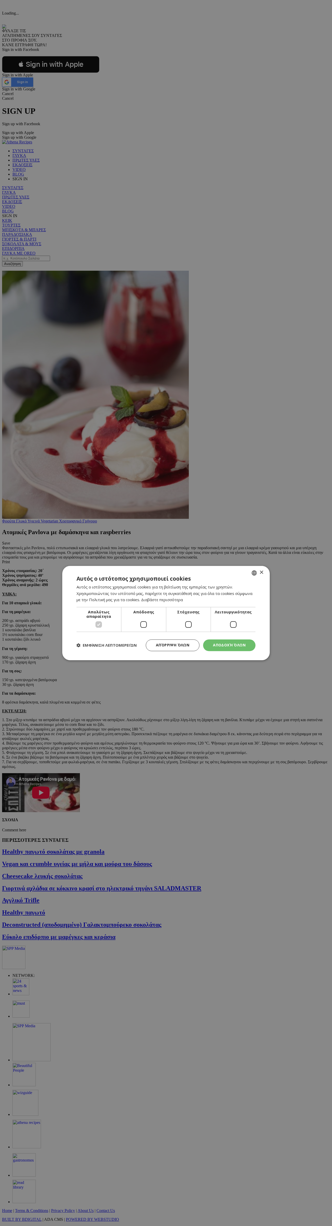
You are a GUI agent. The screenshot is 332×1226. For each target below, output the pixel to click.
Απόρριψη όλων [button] (172, 644)
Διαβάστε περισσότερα (162, 599)
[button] (107, 645)
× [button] (261, 572)
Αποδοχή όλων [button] (229, 644)
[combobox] (254, 572)
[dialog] (166, 613)
